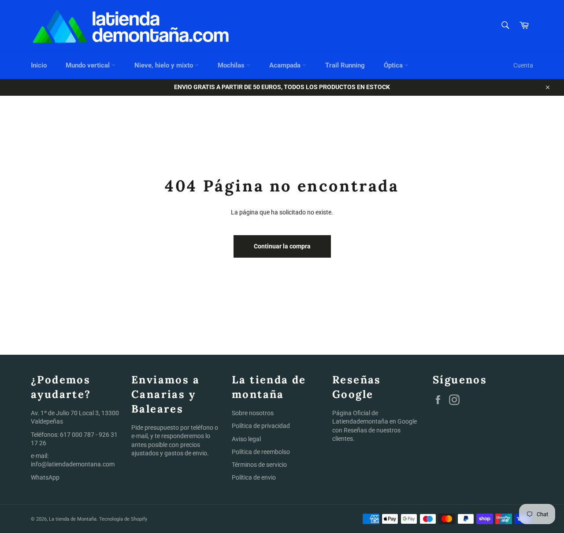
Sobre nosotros (253, 413)
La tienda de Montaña (72, 519)
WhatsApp (45, 477)
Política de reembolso (261, 451)
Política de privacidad (261, 425)
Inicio (39, 65)
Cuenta (523, 65)
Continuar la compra (282, 246)
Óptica (394, 65)
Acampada (285, 65)
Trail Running (345, 65)
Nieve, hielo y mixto (164, 65)
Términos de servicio (259, 464)
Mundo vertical (88, 65)
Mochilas (232, 65)
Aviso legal (246, 439)
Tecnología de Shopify (123, 519)
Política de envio (254, 477)
